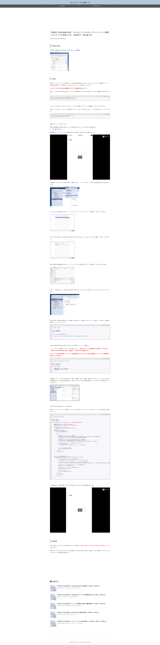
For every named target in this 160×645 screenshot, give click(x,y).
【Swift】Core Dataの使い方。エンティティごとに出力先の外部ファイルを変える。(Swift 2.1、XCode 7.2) (81, 621)
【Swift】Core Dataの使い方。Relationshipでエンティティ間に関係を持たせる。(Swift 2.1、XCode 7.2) (81, 594)
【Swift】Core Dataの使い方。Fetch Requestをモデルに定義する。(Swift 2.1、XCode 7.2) (78, 586)
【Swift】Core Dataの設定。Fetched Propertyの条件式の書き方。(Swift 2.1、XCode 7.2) (78, 612)
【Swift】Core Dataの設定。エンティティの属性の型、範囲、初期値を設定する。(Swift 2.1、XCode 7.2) (81, 603)
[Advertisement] (80, 17)
